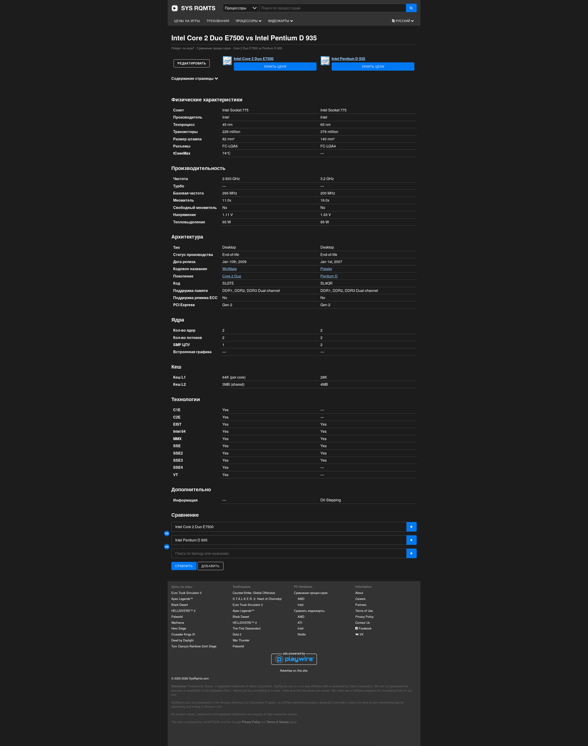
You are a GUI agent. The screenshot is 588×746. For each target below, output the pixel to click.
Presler (326, 268)
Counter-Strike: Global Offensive (254, 593)
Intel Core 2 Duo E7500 (254, 58)
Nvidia (302, 634)
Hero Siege (178, 628)
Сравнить (184, 566)
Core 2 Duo (231, 276)
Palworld (177, 616)
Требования (217, 21)
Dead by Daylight (182, 640)
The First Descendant (247, 628)
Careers (360, 598)
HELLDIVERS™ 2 (183, 610)
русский (403, 21)
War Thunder (241, 640)
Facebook (364, 628)
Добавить (210, 566)
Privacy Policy (364, 616)
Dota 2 (237, 634)
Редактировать (192, 63)
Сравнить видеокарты (309, 610)
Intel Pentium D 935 (348, 58)
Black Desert (179, 604)
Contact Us (362, 622)
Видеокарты (279, 21)
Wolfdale (229, 268)
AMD (301, 598)
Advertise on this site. (294, 670)
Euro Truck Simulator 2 (186, 593)
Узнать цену (275, 66)
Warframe (177, 622)
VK (361, 634)
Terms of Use (364, 610)
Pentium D (329, 276)
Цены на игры (187, 21)
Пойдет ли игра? (193, 8)
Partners (360, 604)
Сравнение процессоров (214, 48)
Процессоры (247, 21)
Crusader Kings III (183, 634)
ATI (300, 622)
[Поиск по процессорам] (411, 8)
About (359, 593)
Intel (300, 604)
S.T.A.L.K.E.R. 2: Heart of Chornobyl (257, 598)
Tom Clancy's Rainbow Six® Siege (193, 646)
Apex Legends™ (182, 598)
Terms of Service (278, 722)
